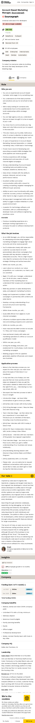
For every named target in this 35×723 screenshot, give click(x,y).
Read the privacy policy (7, 715)
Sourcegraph (18, 13)
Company (23, 78)
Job (13, 78)
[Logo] (6, 2)
